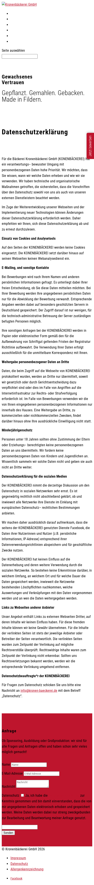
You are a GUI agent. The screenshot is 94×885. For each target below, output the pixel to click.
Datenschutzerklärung (64, 795)
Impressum (18, 858)
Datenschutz (10, 795)
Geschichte (18, 36)
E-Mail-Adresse (12, 773)
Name (6, 764)
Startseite (17, 14)
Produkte (16, 19)
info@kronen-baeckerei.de (39, 691)
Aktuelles (17, 25)
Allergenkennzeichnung (27, 869)
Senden (8, 832)
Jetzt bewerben (90, 145)
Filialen (15, 30)
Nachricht (8, 786)
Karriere (16, 41)
